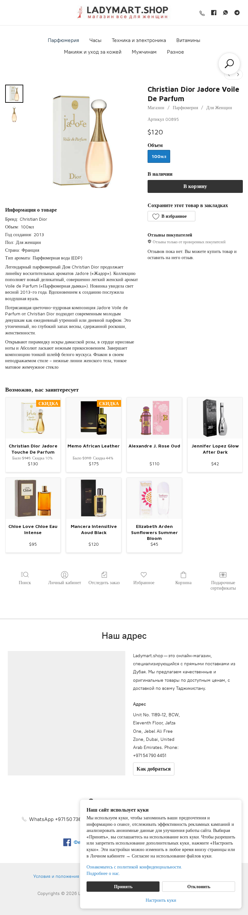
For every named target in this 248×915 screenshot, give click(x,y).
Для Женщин (219, 107)
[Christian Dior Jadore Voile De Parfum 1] (14, 114)
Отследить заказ (104, 582)
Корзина (183, 582)
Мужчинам (144, 52)
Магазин (156, 107)
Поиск (25, 582)
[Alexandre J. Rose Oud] (154, 418)
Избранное (143, 582)
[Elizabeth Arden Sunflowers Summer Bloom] (154, 498)
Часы (95, 40)
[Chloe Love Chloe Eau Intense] (32, 498)
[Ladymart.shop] (124, 13)
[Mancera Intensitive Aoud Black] (93, 498)
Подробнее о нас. (103, 873)
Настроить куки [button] (161, 900)
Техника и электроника (139, 40)
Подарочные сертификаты (223, 585)
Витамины (188, 40)
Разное (175, 52)
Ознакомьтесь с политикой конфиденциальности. (134, 866)
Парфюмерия (63, 40)
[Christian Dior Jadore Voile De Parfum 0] (14, 94)
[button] (171, 216)
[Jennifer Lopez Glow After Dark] (215, 418)
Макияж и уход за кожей (92, 52)
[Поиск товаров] (229, 63)
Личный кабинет (64, 582)
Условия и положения (56, 876)
